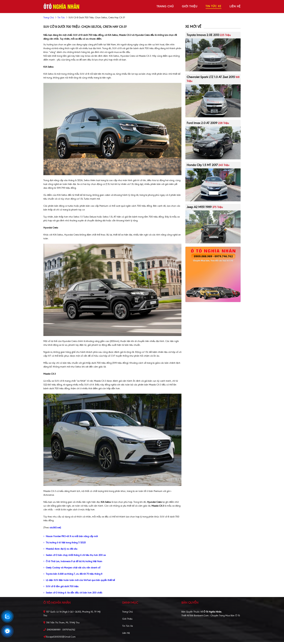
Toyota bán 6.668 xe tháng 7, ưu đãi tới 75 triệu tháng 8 (74, 573)
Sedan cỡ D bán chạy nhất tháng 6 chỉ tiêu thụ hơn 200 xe (76, 555)
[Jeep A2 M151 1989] (213, 226)
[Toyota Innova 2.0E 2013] (213, 54)
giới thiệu (189, 6)
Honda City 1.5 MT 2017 (202, 165)
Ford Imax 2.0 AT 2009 (202, 123)
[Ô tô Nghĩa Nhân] (61, 6)
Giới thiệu (127, 618)
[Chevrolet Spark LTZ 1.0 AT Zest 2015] (213, 100)
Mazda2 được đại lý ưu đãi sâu (61, 548)
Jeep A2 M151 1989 (199, 207)
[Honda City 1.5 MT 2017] (213, 184)
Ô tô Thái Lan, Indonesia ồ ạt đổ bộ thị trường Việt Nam (74, 561)
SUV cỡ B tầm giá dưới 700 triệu (62, 586)
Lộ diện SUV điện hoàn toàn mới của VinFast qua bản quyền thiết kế (80, 580)
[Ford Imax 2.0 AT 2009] (213, 142)
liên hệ (235, 6)
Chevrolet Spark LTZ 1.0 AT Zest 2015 (211, 77)
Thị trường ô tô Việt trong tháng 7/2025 (66, 542)
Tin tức (61, 17)
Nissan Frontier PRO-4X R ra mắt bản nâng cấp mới (72, 536)
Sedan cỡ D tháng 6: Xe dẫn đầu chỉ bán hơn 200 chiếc (74, 592)
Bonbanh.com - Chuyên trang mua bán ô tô (217, 615)
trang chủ (165, 6)
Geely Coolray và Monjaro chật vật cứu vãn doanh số (73, 567)
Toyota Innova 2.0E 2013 (203, 35)
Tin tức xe (127, 626)
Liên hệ (126, 633)
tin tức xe (213, 6)
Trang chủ (127, 611)
